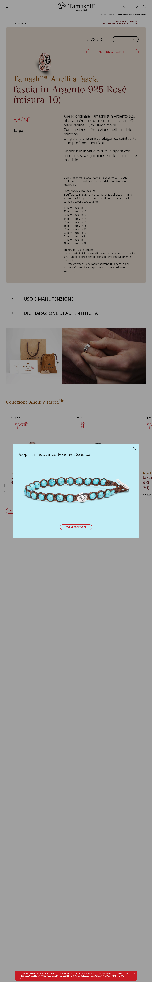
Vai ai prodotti (76, 527)
